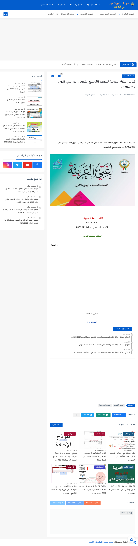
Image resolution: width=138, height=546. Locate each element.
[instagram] (7, 165)
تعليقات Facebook (75, 503)
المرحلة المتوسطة (108, 14)
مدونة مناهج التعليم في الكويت (101, 542)
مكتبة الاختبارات (67, 14)
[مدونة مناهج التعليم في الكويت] (121, 5)
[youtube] (27, 165)
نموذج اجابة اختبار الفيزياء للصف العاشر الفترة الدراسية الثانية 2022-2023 (20, 211)
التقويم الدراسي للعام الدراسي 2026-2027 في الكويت (16, 89)
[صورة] (34, 87)
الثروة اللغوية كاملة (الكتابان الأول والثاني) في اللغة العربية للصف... (122, 490)
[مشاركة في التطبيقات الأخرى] (76, 415)
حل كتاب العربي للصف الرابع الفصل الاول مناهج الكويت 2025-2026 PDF (14, 129)
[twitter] (17, 165)
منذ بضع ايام (19, 83)
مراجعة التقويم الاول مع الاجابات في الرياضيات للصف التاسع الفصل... (64, 490)
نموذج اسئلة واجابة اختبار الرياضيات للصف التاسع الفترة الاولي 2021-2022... (100, 337)
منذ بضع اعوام (31, 186)
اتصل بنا (61, 5)
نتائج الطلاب (53, 14)
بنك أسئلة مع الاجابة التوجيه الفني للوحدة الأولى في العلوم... (122, 456)
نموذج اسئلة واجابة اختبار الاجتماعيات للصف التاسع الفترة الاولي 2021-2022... (65, 456)
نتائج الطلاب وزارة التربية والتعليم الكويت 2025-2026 (14, 140)
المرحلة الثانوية (128, 14)
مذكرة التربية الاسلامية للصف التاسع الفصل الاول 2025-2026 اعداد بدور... (92, 490)
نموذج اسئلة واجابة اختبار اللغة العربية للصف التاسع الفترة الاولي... (103, 345)
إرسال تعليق (126, 513)
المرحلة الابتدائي (87, 14)
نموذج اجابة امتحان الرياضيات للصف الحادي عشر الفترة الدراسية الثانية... (21, 201)
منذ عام (125, 334)
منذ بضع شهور (128, 450)
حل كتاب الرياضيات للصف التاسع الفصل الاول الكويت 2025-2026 (14, 115)
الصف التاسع (129, 76)
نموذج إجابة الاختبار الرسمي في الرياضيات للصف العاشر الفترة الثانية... (87, 65)
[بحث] (6, 14)
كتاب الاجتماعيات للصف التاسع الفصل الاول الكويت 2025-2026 (94, 456)
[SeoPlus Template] (134, 542)
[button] (119, 415)
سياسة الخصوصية (94, 5)
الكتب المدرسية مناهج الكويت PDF (16, 101)
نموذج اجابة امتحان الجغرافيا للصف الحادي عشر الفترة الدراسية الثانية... (21, 190)
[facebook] (37, 165)
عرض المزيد (56, 425)
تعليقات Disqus (57, 503)
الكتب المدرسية (46, 5)
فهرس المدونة (76, 5)
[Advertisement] (69, 39)
